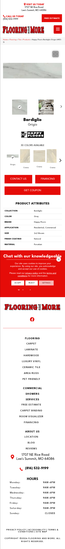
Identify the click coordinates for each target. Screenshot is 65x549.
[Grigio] (12, 157)
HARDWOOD (31, 355)
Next (60, 105)
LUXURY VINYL (31, 361)
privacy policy (31, 273)
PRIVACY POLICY (16, 530)
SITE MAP (41, 532)
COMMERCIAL (32, 388)
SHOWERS (32, 394)
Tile (19, 40)
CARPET (31, 344)
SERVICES (32, 399)
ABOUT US (32, 431)
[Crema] (25, 157)
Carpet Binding (31, 411)
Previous (4, 105)
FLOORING (32, 338)
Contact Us (18, 179)
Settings (46, 283)
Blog (31, 443)
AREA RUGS (31, 373)
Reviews (31, 449)
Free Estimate (31, 405)
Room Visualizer (31, 416)
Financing (31, 422)
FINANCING (48, 179)
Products (26, 40)
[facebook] (32, 320)
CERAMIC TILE (31, 367)
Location (31, 437)
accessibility (37, 530)
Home (5, 40)
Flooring (13, 40)
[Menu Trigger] (58, 29)
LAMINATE (31, 349)
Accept (18, 283)
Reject (32, 283)
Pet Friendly (31, 379)
